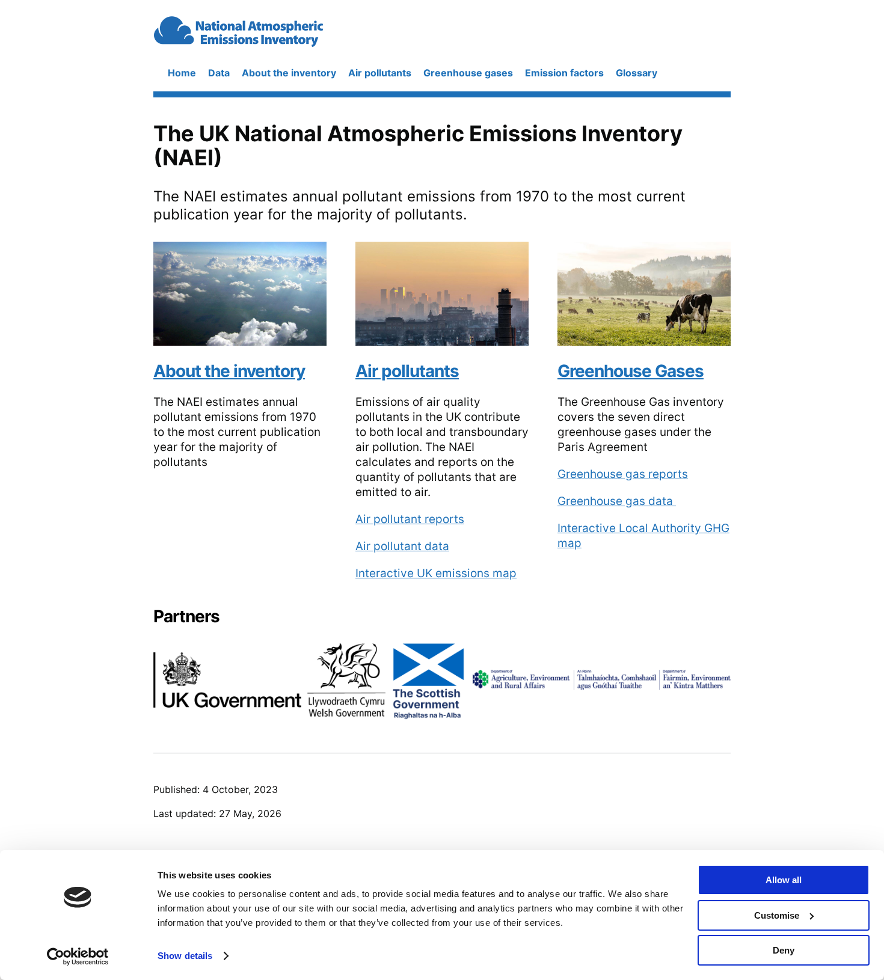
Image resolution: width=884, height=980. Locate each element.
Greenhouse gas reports (622, 474)
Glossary (636, 73)
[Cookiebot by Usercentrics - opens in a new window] (77, 957)
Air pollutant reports (409, 519)
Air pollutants (379, 73)
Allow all (784, 880)
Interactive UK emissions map (436, 573)
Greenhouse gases (468, 73)
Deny (783, 950)
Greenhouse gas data (616, 501)
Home (182, 73)
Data (219, 73)
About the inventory (289, 73)
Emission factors (564, 73)
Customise (776, 915)
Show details (185, 956)
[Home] (272, 42)
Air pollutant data (402, 546)
